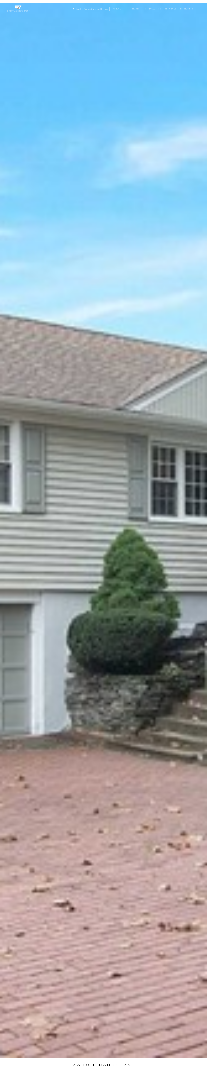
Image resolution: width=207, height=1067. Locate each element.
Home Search (133, 9)
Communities (186, 9)
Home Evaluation (152, 9)
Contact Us (170, 9)
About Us (117, 9)
